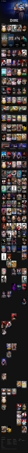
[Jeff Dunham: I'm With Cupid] (24, 286)
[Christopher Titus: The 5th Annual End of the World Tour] (3, 219)
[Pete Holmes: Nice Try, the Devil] (19, 369)
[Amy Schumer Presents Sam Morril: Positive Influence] (19, 181)
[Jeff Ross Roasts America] (14, 294)
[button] (3, 28)
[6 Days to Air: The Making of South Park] (3, 174)
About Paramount (15, 443)
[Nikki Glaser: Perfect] (3, 361)
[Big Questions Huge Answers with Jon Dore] (19, 196)
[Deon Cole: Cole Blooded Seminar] (19, 256)
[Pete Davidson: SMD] (14, 369)
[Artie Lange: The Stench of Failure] (19, 189)
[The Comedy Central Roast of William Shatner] (14, 234)
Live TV (2, 443)
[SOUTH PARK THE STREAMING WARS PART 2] (24, 384)
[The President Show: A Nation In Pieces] (24, 369)
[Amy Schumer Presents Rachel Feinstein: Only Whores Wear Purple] (14, 181)
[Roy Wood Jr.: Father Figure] (19, 376)
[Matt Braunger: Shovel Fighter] (24, 339)
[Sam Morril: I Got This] (19, 392)
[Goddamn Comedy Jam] (19, 271)
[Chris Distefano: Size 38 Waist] (19, 211)
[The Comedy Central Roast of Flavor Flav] (14, 226)
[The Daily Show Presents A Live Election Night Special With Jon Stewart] (3, 249)
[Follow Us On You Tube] (22, 440)
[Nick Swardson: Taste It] (24, 354)
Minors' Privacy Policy (9, 443)
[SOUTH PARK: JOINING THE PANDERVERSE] (3, 392)
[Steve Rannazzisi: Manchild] (14, 399)
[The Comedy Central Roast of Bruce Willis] (24, 219)
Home (2, 440)
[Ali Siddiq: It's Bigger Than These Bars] (24, 174)
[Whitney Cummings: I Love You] (19, 429)
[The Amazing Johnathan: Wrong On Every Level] (3, 181)
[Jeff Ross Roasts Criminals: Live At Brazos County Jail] (24, 294)
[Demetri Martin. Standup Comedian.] (9, 256)
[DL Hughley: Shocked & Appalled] (19, 241)
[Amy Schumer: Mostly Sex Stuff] (24, 181)
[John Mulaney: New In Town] (19, 309)
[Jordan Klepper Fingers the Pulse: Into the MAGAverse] (24, 316)
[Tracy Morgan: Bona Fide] (24, 414)
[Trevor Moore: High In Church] (3, 422)
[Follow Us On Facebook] (19, 440)
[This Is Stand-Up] (3, 414)
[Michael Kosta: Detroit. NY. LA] (3, 346)
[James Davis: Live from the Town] (14, 286)
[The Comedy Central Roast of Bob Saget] (19, 219)
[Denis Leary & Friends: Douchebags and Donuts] (14, 256)
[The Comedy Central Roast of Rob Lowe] (9, 234)
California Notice (9, 444)
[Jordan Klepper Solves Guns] (9, 316)
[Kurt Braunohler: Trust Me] (9, 331)
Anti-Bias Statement (15, 444)
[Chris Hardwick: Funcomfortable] (24, 211)
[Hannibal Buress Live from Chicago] (9, 279)
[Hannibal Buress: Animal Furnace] (3, 279)
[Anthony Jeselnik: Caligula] (9, 189)
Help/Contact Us (14, 440)
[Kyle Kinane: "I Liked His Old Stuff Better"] (19, 331)
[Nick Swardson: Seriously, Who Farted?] (19, 354)
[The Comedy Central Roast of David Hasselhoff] (9, 226)
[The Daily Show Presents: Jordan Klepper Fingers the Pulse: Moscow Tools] (3, 324)
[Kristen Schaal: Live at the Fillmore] (24, 324)
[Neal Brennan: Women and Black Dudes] (14, 354)
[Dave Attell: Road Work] (19, 249)
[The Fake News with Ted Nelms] (14, 271)
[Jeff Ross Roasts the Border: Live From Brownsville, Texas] (3, 301)
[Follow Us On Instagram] (24, 440)
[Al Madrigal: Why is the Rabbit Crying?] (19, 174)
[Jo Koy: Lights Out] (24, 301)
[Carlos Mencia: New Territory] (3, 211)
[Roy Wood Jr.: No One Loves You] (3, 384)
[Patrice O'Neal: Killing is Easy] (3, 369)
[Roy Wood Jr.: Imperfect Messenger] (24, 376)
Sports (2, 444)
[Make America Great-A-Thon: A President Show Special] (14, 339)
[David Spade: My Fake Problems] (24, 249)
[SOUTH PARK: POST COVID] (19, 384)
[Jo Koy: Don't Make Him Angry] (19, 301)
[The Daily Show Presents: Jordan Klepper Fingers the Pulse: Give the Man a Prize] (19, 407)
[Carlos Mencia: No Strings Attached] (9, 211)
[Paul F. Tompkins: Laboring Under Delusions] (9, 369)
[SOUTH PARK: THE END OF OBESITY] (14, 392)
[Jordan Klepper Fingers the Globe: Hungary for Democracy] (14, 316)
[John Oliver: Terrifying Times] (3, 316)
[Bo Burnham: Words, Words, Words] (24, 196)
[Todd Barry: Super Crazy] (14, 414)
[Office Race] (14, 361)
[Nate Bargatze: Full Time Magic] (3, 354)
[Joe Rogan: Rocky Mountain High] (14, 309)
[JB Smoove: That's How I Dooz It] (9, 286)
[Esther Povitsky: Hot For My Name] (24, 264)
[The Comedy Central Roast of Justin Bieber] (24, 226)
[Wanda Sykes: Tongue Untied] (14, 429)
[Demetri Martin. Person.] (3, 256)
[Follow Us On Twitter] (21, 440)
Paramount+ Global (3, 447)
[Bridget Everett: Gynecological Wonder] (3, 204)
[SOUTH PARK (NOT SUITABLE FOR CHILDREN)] (9, 392)
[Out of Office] (19, 361)
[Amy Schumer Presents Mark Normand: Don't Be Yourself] (9, 181)
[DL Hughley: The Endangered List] (24, 241)
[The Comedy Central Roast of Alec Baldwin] (14, 219)
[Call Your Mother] (19, 204)
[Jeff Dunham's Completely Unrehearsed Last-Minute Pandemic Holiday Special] (3, 294)
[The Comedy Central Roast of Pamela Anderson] (3, 234)
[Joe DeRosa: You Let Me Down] (3, 309)
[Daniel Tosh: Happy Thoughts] (14, 249)
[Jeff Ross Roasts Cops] (19, 294)
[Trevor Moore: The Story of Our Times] (9, 422)
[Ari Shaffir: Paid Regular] (14, 189)
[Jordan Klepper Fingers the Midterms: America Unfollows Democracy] (19, 316)
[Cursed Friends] (14, 241)
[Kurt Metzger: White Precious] (14, 331)
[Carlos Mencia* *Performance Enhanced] (24, 204)
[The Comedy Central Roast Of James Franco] (19, 226)
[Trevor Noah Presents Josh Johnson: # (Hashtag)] (14, 422)
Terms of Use (8, 440)
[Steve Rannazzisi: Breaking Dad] (9, 399)
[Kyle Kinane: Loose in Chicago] (24, 331)
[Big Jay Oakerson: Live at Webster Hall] (14, 196)
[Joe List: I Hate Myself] (9, 309)
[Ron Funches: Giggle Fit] (14, 376)
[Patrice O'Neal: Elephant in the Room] (24, 361)
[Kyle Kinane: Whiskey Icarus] (3, 339)
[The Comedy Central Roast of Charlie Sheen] (3, 226)
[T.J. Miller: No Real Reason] (24, 399)
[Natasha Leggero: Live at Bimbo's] (24, 346)
